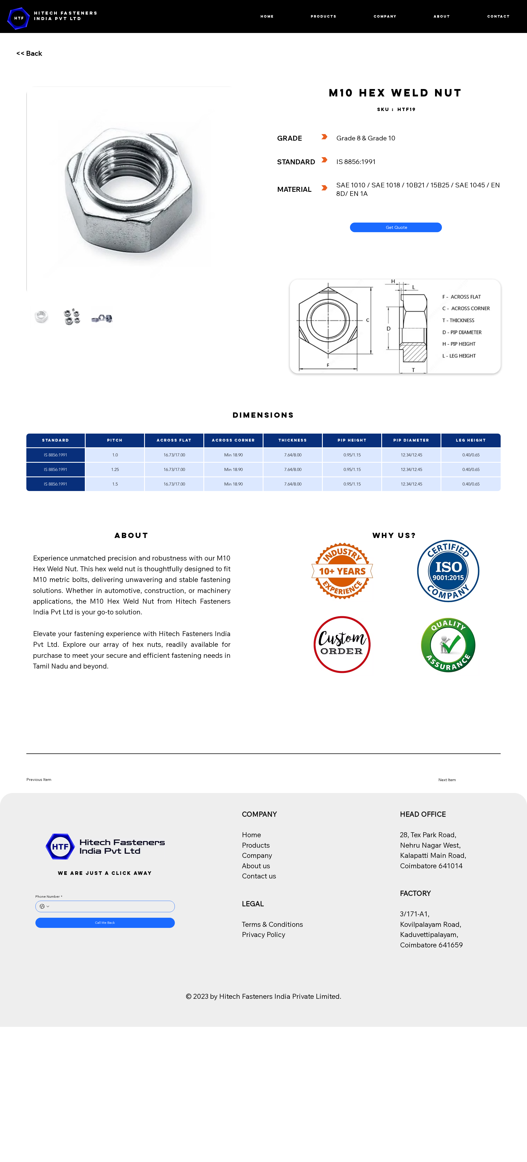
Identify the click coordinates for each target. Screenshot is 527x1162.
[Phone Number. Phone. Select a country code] (44, 906)
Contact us (259, 876)
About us (256, 865)
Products (256, 845)
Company (257, 855)
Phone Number (48, 896)
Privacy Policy (263, 934)
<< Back (29, 53)
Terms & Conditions (272, 924)
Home (251, 834)
